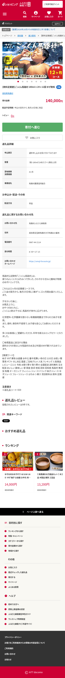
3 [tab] (27, 81)
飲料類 (20, 35)
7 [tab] (45, 81)
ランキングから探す (16, 531)
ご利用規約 (9, 648)
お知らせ (8, 659)
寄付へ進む (32, 127)
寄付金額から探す (15, 545)
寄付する (11, 577)
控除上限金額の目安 (16, 609)
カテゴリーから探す (16, 541)
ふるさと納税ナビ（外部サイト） (20, 624)
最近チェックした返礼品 (17, 572)
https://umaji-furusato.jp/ (40, 261)
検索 (25, 16)
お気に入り (49, 16)
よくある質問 (13, 587)
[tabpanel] (32, 60)
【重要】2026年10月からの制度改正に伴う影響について (33, 29)
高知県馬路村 (7, 93)
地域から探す (13, 550)
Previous (4, 60)
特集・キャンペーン (15, 536)
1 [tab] (18, 81)
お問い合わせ (10, 654)
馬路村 (6, 421)
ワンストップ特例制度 (16, 619)
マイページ (35, 16)
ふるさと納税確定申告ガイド (19, 614)
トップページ (7, 35)
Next (60, 60)
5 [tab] (36, 81)
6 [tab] (41, 81)
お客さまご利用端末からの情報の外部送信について (25, 642)
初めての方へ (13, 604)
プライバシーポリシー (13, 637)
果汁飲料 (32, 35)
